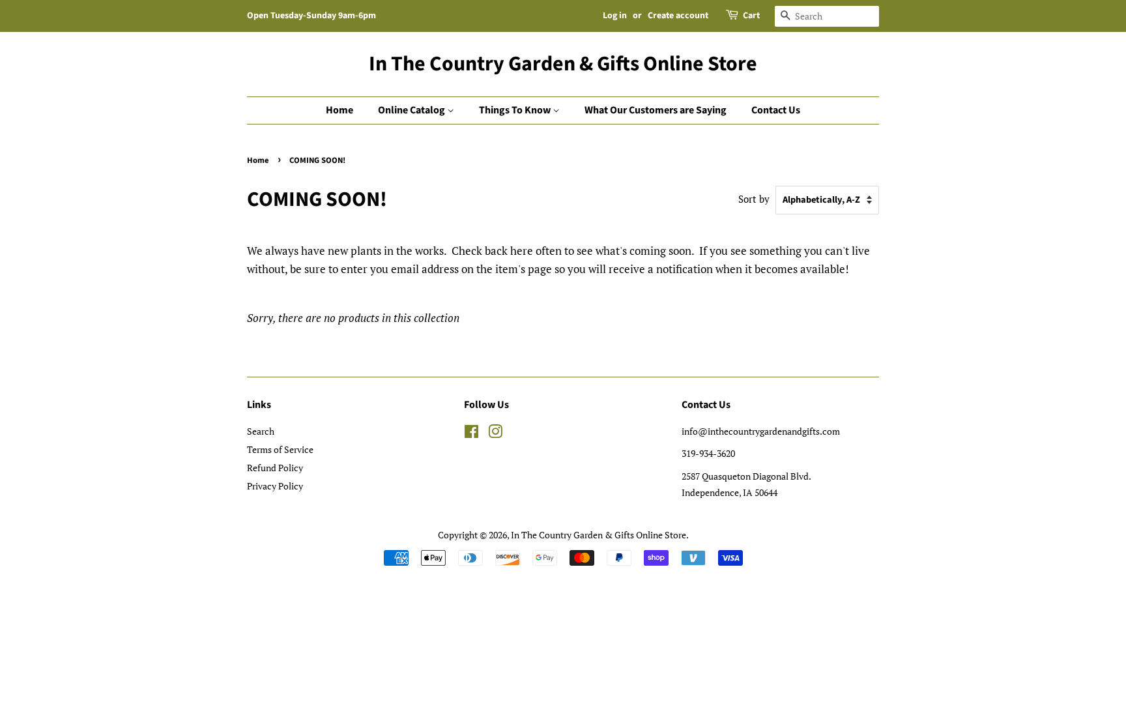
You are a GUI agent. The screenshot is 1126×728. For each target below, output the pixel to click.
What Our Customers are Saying (656, 110)
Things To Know (516, 110)
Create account (678, 15)
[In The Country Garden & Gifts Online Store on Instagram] (495, 434)
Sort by (754, 198)
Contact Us (775, 110)
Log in (615, 15)
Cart (751, 15)
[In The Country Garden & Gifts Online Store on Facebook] (471, 434)
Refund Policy (275, 467)
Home (339, 110)
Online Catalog (412, 110)
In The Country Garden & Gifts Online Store (563, 63)
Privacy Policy (275, 486)
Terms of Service (280, 449)
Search (260, 431)
